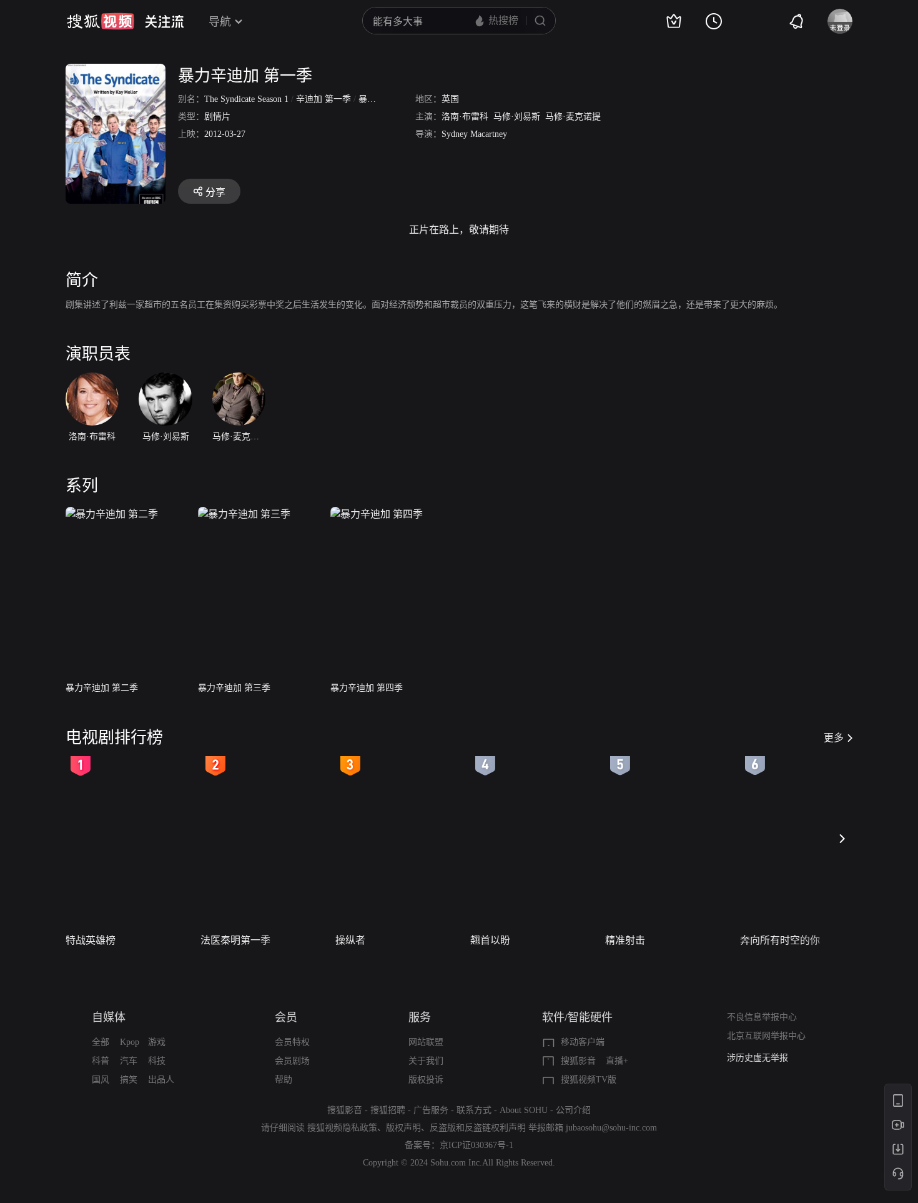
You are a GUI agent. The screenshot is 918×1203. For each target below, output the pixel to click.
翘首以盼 (490, 940)
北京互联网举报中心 (766, 1036)
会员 (286, 1017)
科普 (100, 1061)
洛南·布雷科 (465, 116)
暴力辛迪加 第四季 (366, 687)
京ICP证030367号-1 (476, 1145)
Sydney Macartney (474, 134)
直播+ (617, 1061)
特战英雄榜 (91, 940)
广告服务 (430, 1110)
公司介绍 (573, 1110)
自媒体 (109, 1017)
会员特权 (292, 1042)
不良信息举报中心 (762, 1017)
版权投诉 (425, 1079)
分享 (215, 192)
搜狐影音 (578, 1061)
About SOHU (524, 1110)
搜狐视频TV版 (588, 1079)
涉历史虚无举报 (757, 1057)
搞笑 (128, 1079)
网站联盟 (425, 1042)
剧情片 (217, 116)
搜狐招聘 (387, 1110)
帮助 (283, 1079)
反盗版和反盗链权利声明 (478, 1127)
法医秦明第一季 (235, 940)
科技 (156, 1061)
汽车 (128, 1061)
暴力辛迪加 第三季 (234, 687)
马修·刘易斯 (516, 116)
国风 (100, 1079)
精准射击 (625, 940)
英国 (450, 99)
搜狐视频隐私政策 (342, 1127)
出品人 (161, 1079)
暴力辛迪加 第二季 (102, 687)
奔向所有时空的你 (780, 940)
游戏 (156, 1042)
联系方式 (474, 1110)
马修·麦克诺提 (573, 116)
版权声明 (403, 1127)
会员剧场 (292, 1061)
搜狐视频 (101, 21)
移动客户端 (583, 1042)
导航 (220, 21)
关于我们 (425, 1061)
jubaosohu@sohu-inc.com (611, 1127)
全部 (100, 1042)
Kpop (129, 1042)
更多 (834, 737)
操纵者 (350, 940)
